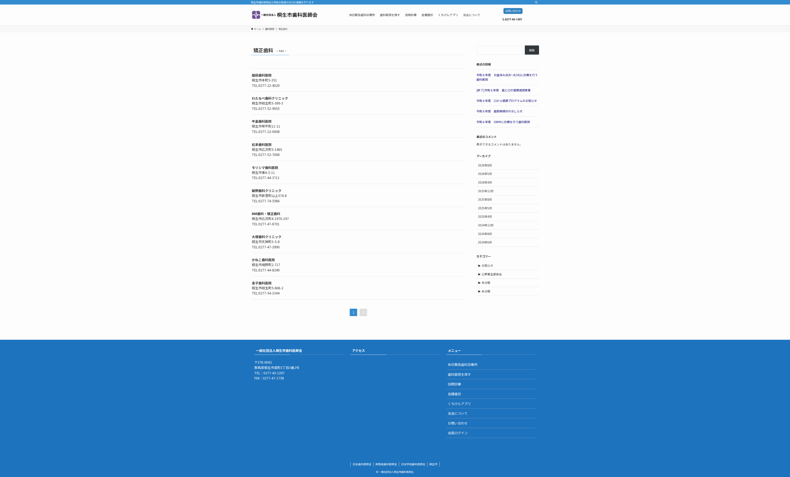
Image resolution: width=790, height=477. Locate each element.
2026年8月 (485, 165)
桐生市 (433, 464)
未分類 (486, 282)
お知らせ (487, 265)
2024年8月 (485, 234)
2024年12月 (486, 225)
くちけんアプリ (459, 403)
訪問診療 (454, 384)
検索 (532, 50)
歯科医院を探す (459, 374)
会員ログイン (458, 432)
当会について (458, 413)
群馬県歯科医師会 (386, 464)
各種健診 (454, 393)
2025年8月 (485, 199)
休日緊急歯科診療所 (462, 364)
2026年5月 (485, 174)
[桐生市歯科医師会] (285, 15)
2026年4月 (485, 182)
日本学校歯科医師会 (413, 464)
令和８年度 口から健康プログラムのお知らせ (506, 101)
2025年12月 (486, 191)
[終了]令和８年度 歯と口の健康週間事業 (503, 90)
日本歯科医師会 (362, 464)
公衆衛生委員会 (492, 274)
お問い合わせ (458, 423)
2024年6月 (485, 242)
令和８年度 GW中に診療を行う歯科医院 (503, 122)
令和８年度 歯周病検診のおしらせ (499, 111)
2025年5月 (485, 208)
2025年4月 (485, 216)
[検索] (536, 2)
